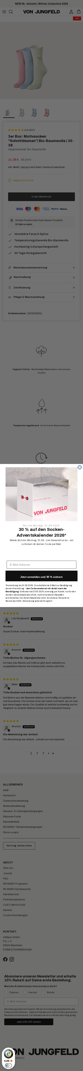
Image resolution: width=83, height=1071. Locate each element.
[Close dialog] (79, 467)
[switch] (8, 1065)
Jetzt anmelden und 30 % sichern (41, 576)
